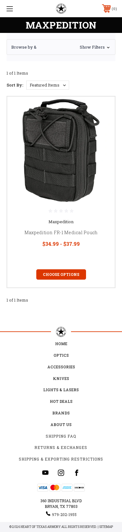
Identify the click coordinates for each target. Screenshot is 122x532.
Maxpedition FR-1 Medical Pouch (61, 232)
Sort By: (15, 85)
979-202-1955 (64, 514)
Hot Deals (61, 401)
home (61, 343)
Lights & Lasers (61, 389)
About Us (61, 424)
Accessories (61, 366)
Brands (61, 412)
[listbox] (47, 85)
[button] (61, 47)
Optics (61, 355)
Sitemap (106, 527)
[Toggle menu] (17, 8)
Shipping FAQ (61, 436)
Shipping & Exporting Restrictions (61, 458)
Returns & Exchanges (60, 447)
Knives (61, 378)
